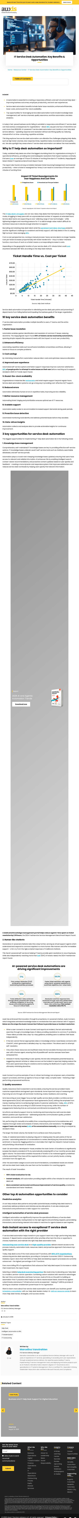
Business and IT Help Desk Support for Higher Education (33, 1399)
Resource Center (20, 70)
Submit (8, 1468)
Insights (57, 1447)
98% (48, 127)
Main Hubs (71, 1458)
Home (10, 70)
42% (27, 233)
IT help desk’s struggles (15, 214)
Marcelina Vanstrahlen (33, 1349)
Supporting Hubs (71, 1474)
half (38, 955)
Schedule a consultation (12, 1291)
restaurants (30, 380)
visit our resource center (60, 1291)
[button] (3, 1410)
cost (68, 246)
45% (65, 1103)
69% (4, 369)
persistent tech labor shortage (53, 228)
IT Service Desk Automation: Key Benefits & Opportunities (49, 70)
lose (11, 158)
